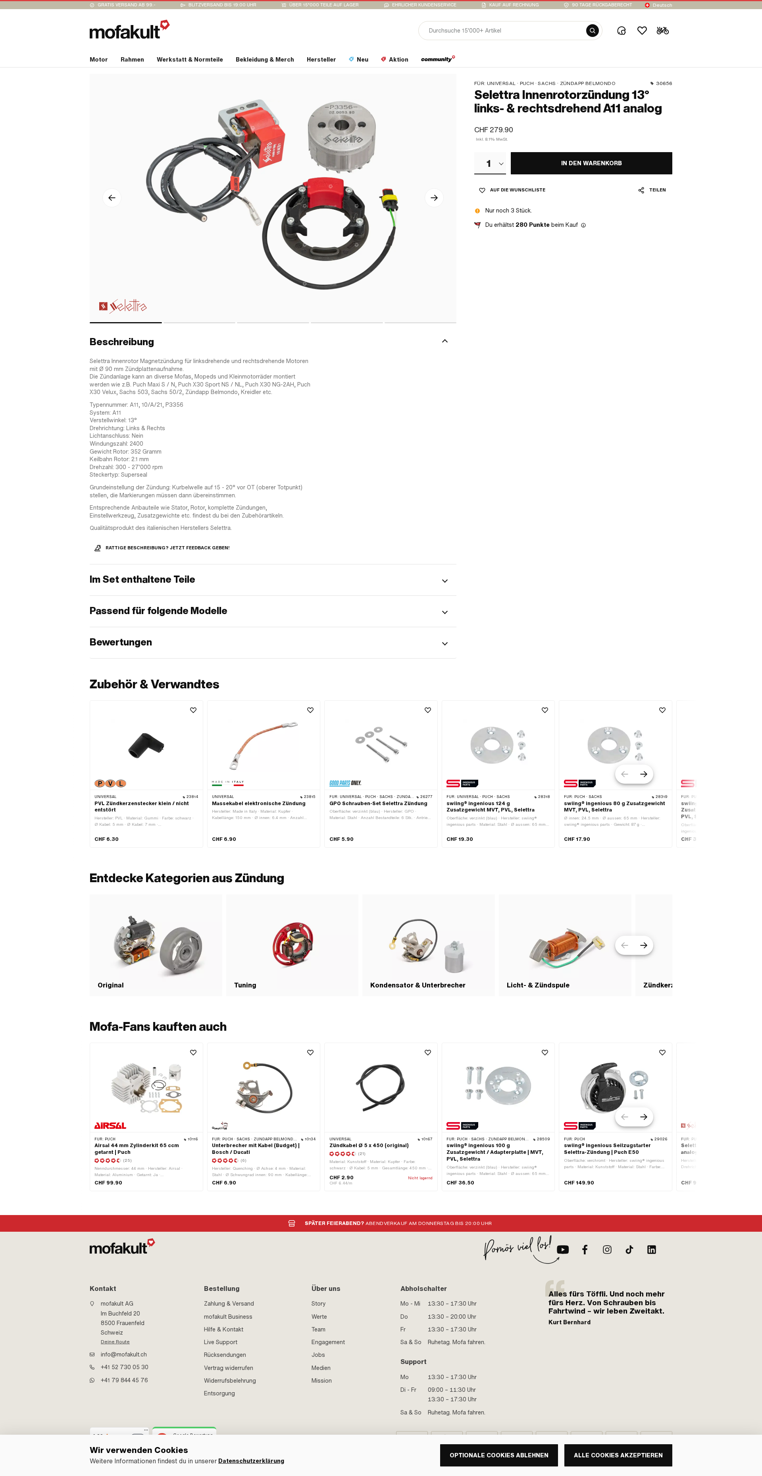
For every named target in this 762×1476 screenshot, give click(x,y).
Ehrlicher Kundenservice (424, 5)
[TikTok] (629, 1250)
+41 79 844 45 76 (124, 1380)
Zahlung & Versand (229, 1304)
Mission (322, 1381)
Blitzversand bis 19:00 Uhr (222, 5)
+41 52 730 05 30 (124, 1367)
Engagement (328, 1342)
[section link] (438, 61)
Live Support (220, 1342)
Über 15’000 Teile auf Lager (324, 5)
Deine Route (115, 1342)
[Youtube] (563, 1250)
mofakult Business (228, 1317)
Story (319, 1304)
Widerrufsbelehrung (230, 1381)
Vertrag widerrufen (228, 1368)
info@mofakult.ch (124, 1354)
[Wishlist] (642, 30)
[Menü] (146, 1432)
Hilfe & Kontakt (223, 1329)
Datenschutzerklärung (251, 1461)
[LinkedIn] (652, 1250)
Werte (319, 1317)
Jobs (318, 1355)
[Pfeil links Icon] (111, 197)
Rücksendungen (225, 1355)
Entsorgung (219, 1393)
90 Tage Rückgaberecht (602, 5)
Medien (321, 1368)
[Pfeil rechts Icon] (434, 197)
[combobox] (490, 163)
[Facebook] (585, 1250)
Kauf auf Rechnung (514, 5)
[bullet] (126, 322)
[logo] (130, 29)
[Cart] (662, 30)
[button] (273, 341)
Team (318, 1329)
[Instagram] (607, 1250)
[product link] (146, 774)
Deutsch (662, 5)
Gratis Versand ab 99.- (127, 5)
